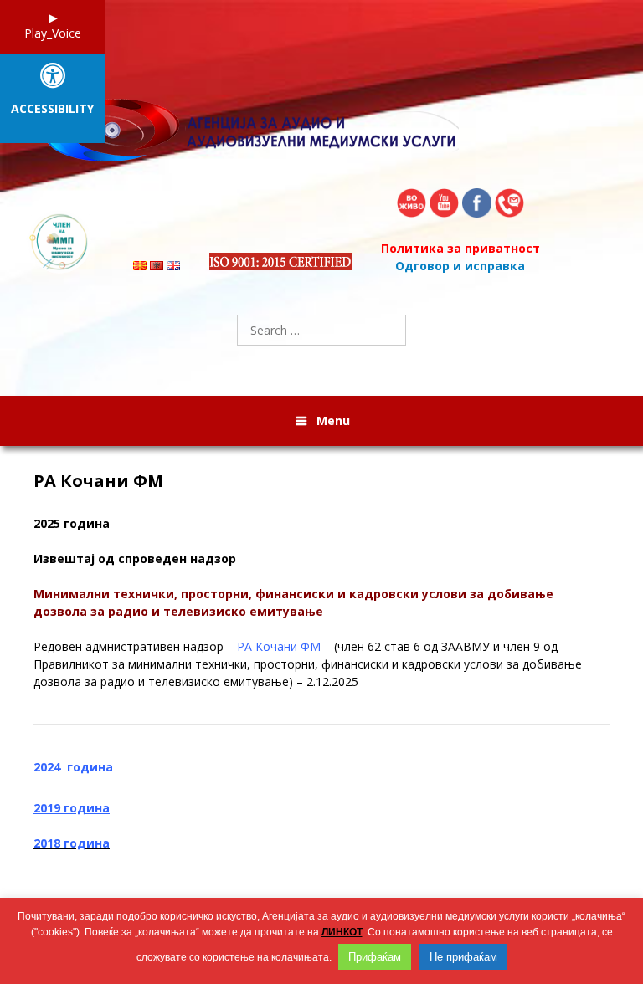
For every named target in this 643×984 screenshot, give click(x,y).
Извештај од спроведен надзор (134, 558)
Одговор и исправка (460, 266)
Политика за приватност (460, 248)
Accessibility (52, 109)
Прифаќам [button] (374, 957)
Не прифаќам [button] (463, 957)
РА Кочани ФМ (98, 481)
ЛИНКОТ (342, 932)
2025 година (71, 523)
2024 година (73, 767)
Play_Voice (52, 33)
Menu (333, 420)
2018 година (71, 843)
